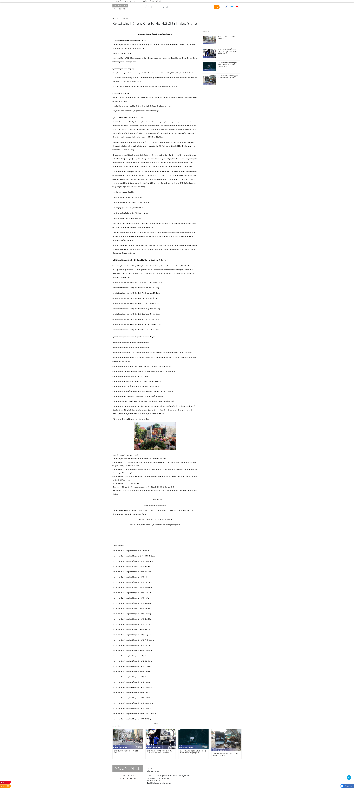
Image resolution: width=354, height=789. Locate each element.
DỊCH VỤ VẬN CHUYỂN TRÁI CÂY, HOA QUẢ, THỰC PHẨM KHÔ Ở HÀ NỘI (227, 51)
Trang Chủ (117, 19)
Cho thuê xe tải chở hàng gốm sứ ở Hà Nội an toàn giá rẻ (228, 76)
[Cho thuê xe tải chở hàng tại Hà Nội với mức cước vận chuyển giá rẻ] (209, 66)
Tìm (217, 7)
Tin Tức (125, 19)
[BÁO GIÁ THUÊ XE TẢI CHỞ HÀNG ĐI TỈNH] (209, 40)
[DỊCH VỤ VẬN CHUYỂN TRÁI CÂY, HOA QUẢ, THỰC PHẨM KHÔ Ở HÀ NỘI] (209, 53)
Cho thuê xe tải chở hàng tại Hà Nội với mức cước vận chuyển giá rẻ (227, 64)
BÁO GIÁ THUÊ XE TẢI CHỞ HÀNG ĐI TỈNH (226, 37)
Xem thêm (205, 31)
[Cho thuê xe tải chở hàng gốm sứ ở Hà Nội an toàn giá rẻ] (209, 80)
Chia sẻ (155, 723)
